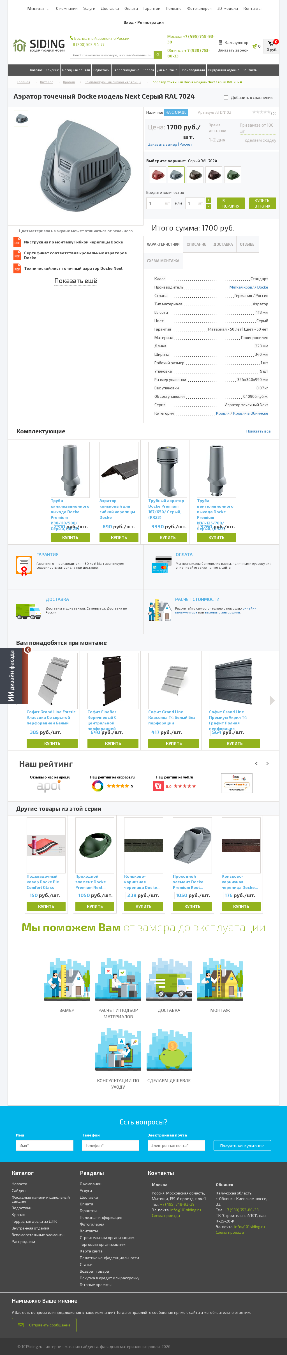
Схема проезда (166, 1215)
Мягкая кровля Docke (249, 287)
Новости (19, 1183)
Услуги (89, 8)
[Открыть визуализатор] (14, 676)
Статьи (86, 1264)
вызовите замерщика (222, 612)
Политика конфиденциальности (109, 1257)
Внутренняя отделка (223, 70)
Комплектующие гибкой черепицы (113, 82)
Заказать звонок (233, 50)
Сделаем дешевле (169, 1080)
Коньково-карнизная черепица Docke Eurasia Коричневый (238, 882)
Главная (23, 82)
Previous (17, 864)
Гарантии (152, 8)
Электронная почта (167, 1135)
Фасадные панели (76, 70)
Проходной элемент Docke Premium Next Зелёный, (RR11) (91, 882)
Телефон (91, 1135)
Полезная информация (101, 1217)
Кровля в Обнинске (250, 413)
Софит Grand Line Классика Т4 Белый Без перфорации (171, 717)
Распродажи (23, 1241)
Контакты (252, 8)
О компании (67, 8)
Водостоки (101, 70)
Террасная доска (126, 70)
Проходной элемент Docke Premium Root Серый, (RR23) (188, 882)
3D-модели (227, 8)
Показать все (258, 431)
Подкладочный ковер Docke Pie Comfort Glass (43, 882)
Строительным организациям (107, 1237)
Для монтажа (167, 70)
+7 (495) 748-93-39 (177, 1204)
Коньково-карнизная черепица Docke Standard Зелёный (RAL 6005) (142, 882)
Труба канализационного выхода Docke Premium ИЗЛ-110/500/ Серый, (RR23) (70, 507)
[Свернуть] (28, 649)
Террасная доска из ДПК (34, 1221)
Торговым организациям (103, 1244)
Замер (67, 1010)
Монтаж (220, 1010)
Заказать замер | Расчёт (170, 144)
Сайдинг (52, 70)
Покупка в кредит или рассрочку (109, 1277)
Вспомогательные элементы (38, 1234)
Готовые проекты (96, 1284)
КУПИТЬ (70, 537)
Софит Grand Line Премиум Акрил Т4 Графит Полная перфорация (228, 718)
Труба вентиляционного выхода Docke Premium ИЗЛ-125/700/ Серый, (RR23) (215, 507)
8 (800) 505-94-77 (88, 44)
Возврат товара (94, 1271)
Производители (193, 70)
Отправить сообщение (50, 1325)
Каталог (36, 70)
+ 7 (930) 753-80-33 (241, 1209)
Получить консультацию (242, 1145)
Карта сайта (91, 1251)
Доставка (110, 8)
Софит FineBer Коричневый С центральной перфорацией (102, 718)
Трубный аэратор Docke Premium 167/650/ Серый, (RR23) (166, 507)
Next (272, 701)
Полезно (174, 8)
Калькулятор (236, 42)
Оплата (131, 8)
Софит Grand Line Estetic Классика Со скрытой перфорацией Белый (51, 717)
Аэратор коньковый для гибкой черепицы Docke (117, 507)
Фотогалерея (199, 8)
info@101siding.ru (185, 1209)
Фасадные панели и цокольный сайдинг (41, 1199)
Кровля (148, 70)
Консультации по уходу (118, 1083)
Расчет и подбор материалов (118, 1013)
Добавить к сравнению (252, 97)
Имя (20, 1135)
